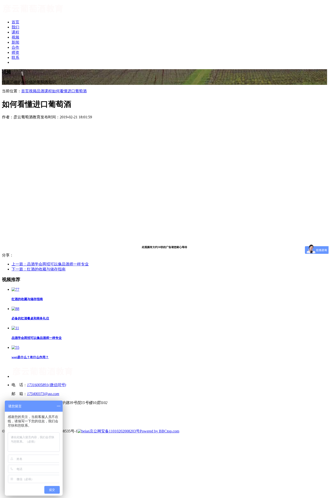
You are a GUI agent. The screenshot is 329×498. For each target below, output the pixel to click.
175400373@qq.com (43, 394)
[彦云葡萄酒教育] (33, 14)
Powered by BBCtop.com (159, 431)
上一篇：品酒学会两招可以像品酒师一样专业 (50, 264)
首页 (25, 91)
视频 (33, 91)
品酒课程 (44, 91)
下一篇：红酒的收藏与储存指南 (39, 269)
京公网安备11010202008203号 (115, 431)
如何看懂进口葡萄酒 (69, 91)
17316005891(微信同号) (46, 385)
